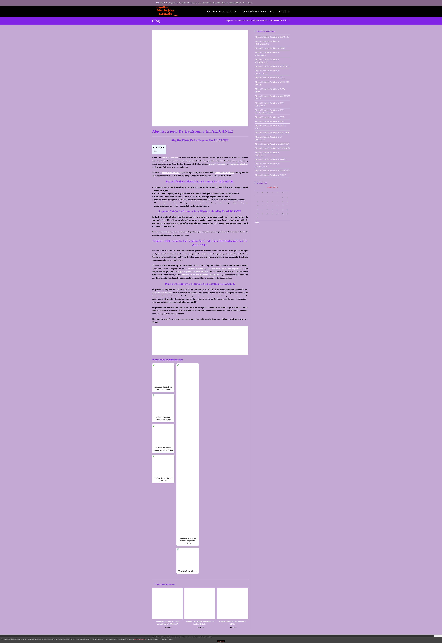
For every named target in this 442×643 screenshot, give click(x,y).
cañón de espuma (170, 158)
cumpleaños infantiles (238, 164)
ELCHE (216, 3)
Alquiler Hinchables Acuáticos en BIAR (269, 121)
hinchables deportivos (231, 268)
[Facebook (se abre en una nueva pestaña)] (288, 3)
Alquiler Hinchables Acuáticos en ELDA (270, 78)
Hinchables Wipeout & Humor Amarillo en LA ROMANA (167, 622)
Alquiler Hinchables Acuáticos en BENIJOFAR (272, 171)
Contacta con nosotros (162, 293)
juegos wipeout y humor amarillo (193, 271)
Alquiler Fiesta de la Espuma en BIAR (232, 622)
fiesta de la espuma (170, 172)
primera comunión (217, 164)
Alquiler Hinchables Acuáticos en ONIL (269, 117)
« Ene (257, 222)
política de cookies (140, 639)
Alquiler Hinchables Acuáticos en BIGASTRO (272, 37)
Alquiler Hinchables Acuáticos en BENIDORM (272, 148)
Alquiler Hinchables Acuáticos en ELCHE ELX (272, 66)
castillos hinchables (196, 268)
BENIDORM (235, 3)
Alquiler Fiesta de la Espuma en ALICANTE (271, 20)
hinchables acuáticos (224, 172)
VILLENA (248, 3)
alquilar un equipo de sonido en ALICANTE (202, 275)
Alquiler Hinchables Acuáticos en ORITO (270, 48)
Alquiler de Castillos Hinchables (183, 3)
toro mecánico (213, 268)
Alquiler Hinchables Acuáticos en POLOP (270, 175)
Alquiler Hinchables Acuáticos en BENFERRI (272, 133)
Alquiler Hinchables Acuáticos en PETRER (271, 159)
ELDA (225, 3)
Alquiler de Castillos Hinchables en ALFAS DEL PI (200, 622)
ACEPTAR (221, 641)
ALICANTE (205, 3)
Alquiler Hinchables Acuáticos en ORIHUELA (272, 144)
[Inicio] (223, 20)
